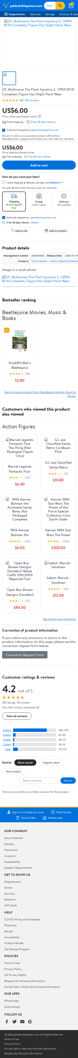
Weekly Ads (55, 818)
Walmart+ (10, 899)
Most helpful (13, 771)
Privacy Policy (13, 969)
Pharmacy (10, 925)
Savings (50, 14)
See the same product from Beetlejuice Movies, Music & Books (40, 394)
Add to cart (39, 165)
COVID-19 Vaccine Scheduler (22, 919)
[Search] (60, 6)
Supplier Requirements (18, 867)
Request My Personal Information (24, 981)
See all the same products (59, 619)
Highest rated (51, 762)
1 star (8, 749)
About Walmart (13, 838)
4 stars (7, 734)
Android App (12, 1007)
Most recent (25, 762)
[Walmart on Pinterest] (30, 1022)
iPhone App (11, 1001)
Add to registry (58, 230)
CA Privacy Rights (15, 975)
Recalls (8, 931)
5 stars (7, 730)
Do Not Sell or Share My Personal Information (32, 987)
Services (35, 14)
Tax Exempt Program (16, 949)
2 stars (7, 744)
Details (35, 222)
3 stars (7, 739)
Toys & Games (39, 261)
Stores (8, 887)
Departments (17, 14)
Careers (9, 844)
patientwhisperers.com (45, 130)
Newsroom (11, 850)
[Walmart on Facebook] (6, 1022)
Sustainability (12, 862)
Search (68, 780)
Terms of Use (12, 963)
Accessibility (12, 937)
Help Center (63, 812)
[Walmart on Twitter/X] (14, 1022)
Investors (9, 856)
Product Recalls (13, 943)
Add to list (21, 230)
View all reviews (16, 716)
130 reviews (32, 100)
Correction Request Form (25, 654)
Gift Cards (10, 905)
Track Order (28, 818)
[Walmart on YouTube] (22, 1022)
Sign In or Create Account (28, 812)
